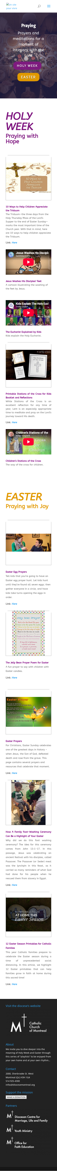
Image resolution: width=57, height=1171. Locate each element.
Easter (28, 77)
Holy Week (27, 65)
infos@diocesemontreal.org (20, 1084)
